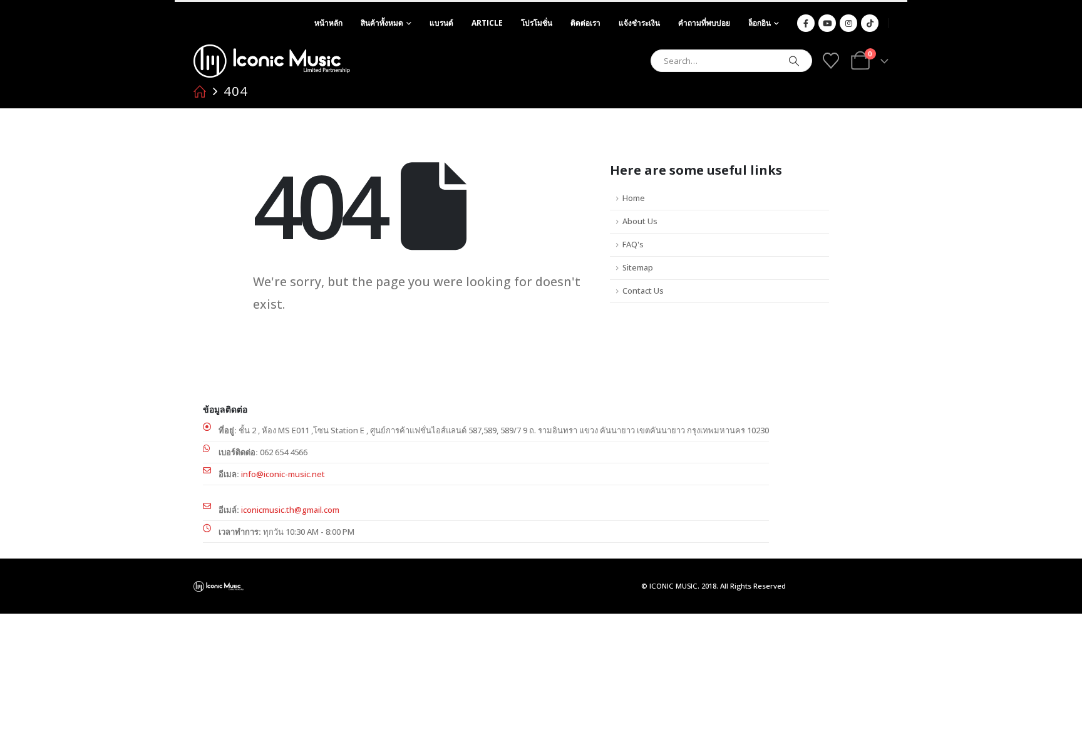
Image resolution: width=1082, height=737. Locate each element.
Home (633, 198)
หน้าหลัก (328, 23)
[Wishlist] (830, 61)
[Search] (794, 60)
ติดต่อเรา (585, 23)
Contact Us (643, 291)
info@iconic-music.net (283, 474)
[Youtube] (827, 23)
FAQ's (633, 244)
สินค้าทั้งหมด (382, 23)
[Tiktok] (869, 23)
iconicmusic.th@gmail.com (290, 509)
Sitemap (637, 267)
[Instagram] (848, 23)
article (487, 23)
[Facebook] (806, 23)
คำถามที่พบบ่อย (704, 23)
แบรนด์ (441, 23)
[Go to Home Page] (199, 91)
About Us (639, 221)
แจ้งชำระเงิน (639, 23)
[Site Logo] (271, 61)
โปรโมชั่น (536, 23)
